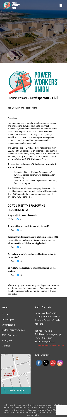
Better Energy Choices (13, 330)
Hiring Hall (7, 340)
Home (5, 314)
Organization (8, 325)
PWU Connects (9, 335)
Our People (8, 319)
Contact (6, 345)
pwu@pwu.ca (48, 341)
